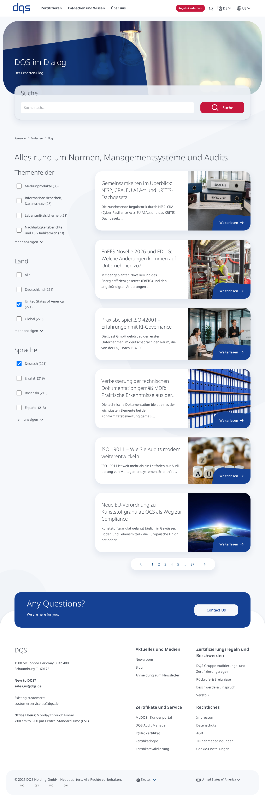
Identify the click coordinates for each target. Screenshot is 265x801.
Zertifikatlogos (147, 741)
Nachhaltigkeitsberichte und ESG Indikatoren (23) (44, 230)
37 (192, 564)
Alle (27, 275)
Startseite (20, 138)
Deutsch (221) (35, 363)
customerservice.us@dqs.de (36, 703)
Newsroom (144, 659)
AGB (199, 733)
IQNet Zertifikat (148, 733)
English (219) (35, 378)
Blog (139, 667)
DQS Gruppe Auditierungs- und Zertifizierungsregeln (220, 668)
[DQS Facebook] (37, 785)
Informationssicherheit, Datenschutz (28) (43, 201)
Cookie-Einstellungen (212, 749)
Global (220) (34, 319)
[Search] (211, 8)
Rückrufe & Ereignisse (213, 679)
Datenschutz (206, 725)
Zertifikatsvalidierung (152, 749)
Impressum (205, 717)
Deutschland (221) (39, 289)
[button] (225, 8)
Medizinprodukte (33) (42, 186)
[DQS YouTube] (66, 785)
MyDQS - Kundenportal (154, 717)
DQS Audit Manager (151, 725)
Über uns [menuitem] (118, 8)
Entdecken (37, 138)
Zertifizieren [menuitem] (51, 8)
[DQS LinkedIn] (51, 785)
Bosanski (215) (36, 393)
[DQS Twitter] (22, 785)
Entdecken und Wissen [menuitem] (86, 8)
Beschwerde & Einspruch (215, 687)
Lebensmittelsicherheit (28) (46, 215)
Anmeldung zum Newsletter (157, 675)
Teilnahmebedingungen (215, 741)
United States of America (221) (44, 304)
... (185, 564)
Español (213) (35, 407)
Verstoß (202, 695)
